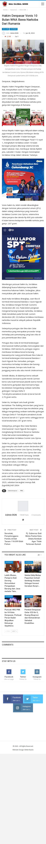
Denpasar (13, 29)
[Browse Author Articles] (23, 506)
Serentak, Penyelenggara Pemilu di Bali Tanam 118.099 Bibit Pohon (13, 538)
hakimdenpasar (12, 490)
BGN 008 (5, 29)
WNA (21, 490)
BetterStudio (29, 750)
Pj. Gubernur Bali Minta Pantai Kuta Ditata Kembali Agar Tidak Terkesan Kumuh (33, 538)
